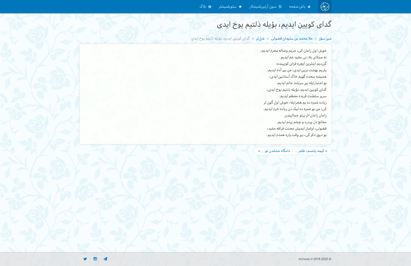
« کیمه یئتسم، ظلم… (311, 150)
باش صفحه (297, 6)
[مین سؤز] (325, 6)
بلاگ (203, 6)
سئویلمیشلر (227, 6)
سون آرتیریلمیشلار (262, 6)
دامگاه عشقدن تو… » (274, 150)
